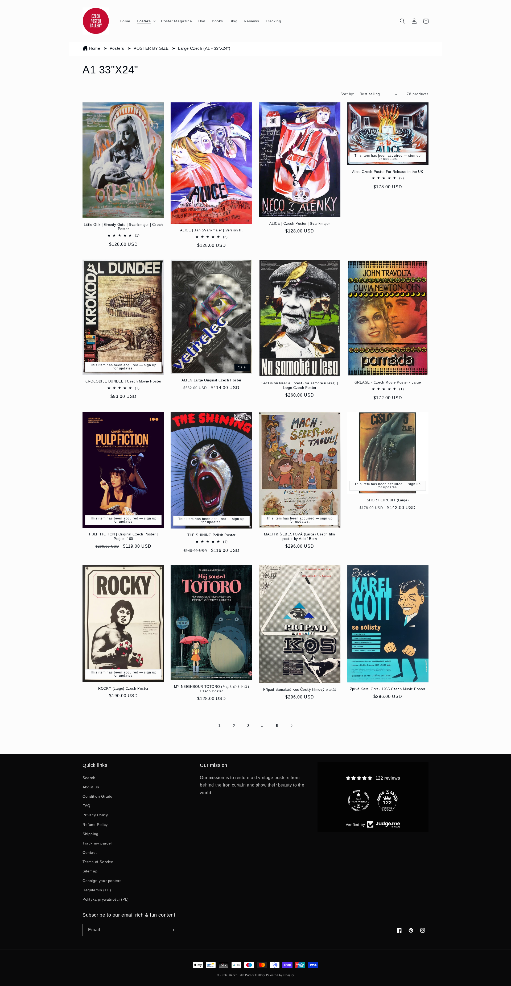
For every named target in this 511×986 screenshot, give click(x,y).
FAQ (86, 806)
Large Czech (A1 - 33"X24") (204, 48)
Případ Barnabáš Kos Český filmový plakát (299, 690)
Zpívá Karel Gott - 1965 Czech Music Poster (387, 689)
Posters (118, 48)
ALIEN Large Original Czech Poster (211, 380)
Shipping (90, 834)
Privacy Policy (95, 815)
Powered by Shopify (280, 974)
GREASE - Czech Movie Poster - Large (388, 382)
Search (89, 778)
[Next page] (291, 725)
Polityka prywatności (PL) (106, 899)
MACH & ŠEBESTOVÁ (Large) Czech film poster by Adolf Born (299, 536)
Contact (90, 852)
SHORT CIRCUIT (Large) (388, 500)
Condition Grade (98, 796)
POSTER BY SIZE (152, 48)
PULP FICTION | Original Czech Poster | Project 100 (123, 536)
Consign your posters (102, 881)
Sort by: (347, 94)
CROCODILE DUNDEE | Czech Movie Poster (123, 381)
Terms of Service (98, 862)
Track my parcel (97, 843)
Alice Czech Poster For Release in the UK (387, 172)
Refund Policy (95, 824)
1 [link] (219, 725)
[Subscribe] (172, 930)
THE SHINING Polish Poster (211, 535)
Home (94, 48)
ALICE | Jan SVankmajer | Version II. (211, 230)
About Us (91, 787)
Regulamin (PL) (97, 890)
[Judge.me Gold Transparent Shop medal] (358, 787)
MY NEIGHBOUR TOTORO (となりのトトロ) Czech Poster (211, 689)
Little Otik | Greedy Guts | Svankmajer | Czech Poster (123, 227)
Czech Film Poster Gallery (247, 974)
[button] (146, 21)
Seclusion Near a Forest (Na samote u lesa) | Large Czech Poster (299, 385)
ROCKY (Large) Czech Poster (123, 688)
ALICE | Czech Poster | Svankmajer (299, 224)
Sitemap (90, 871)
